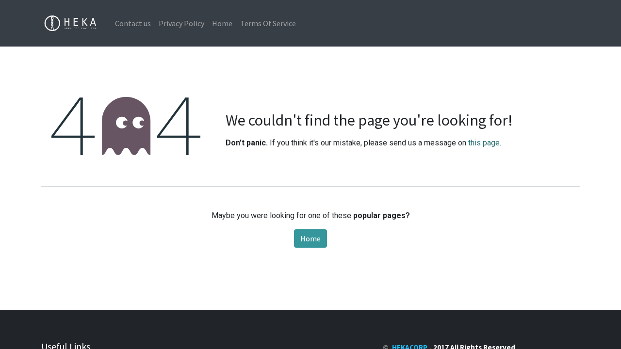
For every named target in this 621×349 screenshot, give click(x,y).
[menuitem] (133, 23)
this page (484, 142)
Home (310, 238)
